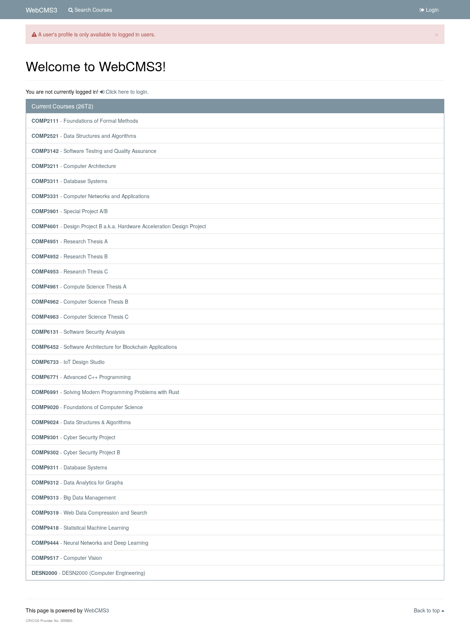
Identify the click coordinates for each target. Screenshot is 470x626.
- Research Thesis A (70, 241)
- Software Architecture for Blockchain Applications (104, 346)
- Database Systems (69, 181)
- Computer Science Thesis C (80, 316)
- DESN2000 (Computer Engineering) (88, 572)
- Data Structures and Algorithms (84, 135)
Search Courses (92, 9)
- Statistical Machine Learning (80, 527)
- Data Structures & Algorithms (81, 422)
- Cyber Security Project (73, 437)
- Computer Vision (67, 557)
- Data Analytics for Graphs (77, 482)
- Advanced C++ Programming (81, 376)
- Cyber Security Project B (76, 452)
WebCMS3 (41, 9)
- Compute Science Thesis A (79, 286)
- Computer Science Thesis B (80, 301)
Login (431, 9)
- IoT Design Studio (68, 361)
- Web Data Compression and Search (89, 512)
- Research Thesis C (70, 271)
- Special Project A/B (70, 211)
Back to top (427, 610)
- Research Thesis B (70, 256)
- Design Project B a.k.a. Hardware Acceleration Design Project (119, 226)
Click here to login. (126, 91)
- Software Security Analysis (78, 331)
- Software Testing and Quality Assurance (94, 150)
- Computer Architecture (74, 165)
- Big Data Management (74, 497)
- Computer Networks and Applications (90, 196)
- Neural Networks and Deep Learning (90, 542)
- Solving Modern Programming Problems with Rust (105, 392)
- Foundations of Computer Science (87, 407)
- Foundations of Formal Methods (85, 120)
